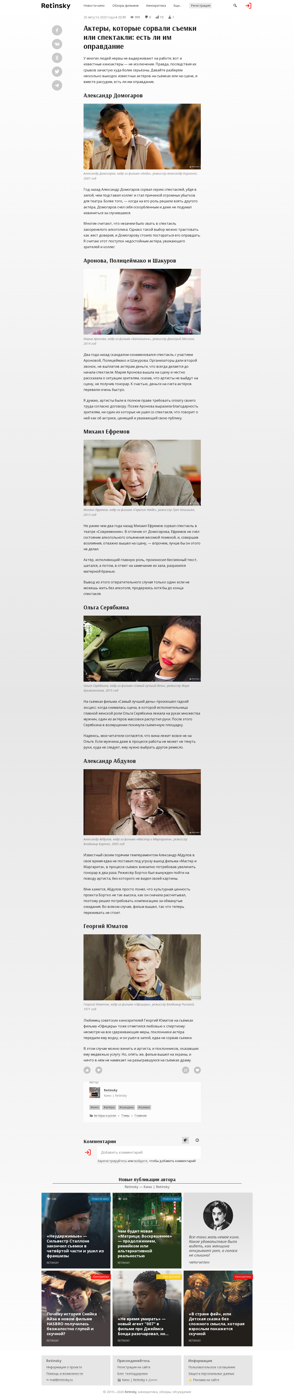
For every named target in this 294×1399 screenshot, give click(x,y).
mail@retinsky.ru (61, 1380)
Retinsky (130, 1392)
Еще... (177, 5)
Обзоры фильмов (125, 5)
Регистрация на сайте (133, 1367)
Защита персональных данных (211, 1373)
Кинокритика (156, 5)
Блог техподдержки (132, 1373)
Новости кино (94, 5)
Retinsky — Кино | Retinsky (147, 1186)
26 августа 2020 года (99, 17)
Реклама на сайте (206, 1380)
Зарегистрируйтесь (112, 1161)
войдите (140, 1161)
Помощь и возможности (64, 1373)
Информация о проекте (64, 1367)
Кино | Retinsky (115, 1092)
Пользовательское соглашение (211, 1367)
